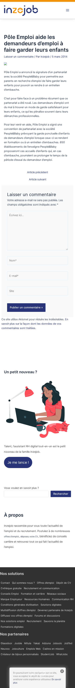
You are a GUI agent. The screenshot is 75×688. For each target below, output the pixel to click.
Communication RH (63, 599)
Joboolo (57, 643)
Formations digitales (12, 626)
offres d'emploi (11, 536)
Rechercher (60, 493)
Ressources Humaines (37, 599)
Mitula (27, 643)
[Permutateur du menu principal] (67, 10)
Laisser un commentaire (18, 56)
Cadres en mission (53, 648)
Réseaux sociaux (56, 593)
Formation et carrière (33, 593)
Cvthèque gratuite (11, 588)
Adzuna (46, 643)
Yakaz (36, 643)
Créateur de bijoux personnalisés (20, 654)
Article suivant (37, 179)
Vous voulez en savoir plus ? (21, 488)
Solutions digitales (51, 604)
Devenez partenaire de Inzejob (55, 610)
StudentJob (47, 654)
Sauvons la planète (54, 621)
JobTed (68, 643)
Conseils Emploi (10, 593)
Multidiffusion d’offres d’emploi (18, 610)
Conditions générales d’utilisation (19, 604)
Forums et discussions (47, 615)
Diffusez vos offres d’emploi (16, 615)
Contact (5, 582)
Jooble (18, 643)
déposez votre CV (29, 536)
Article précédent (37, 172)
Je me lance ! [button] (18, 462)
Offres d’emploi (45, 582)
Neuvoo (5, 648)
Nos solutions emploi (13, 621)
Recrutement (34, 621)
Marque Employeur (11, 599)
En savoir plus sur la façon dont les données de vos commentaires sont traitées (34, 324)
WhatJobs (62, 654)
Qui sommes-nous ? (23, 582)
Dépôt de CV (63, 582)
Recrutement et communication (42, 588)
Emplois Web (33, 648)
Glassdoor (6, 643)
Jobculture (18, 648)
